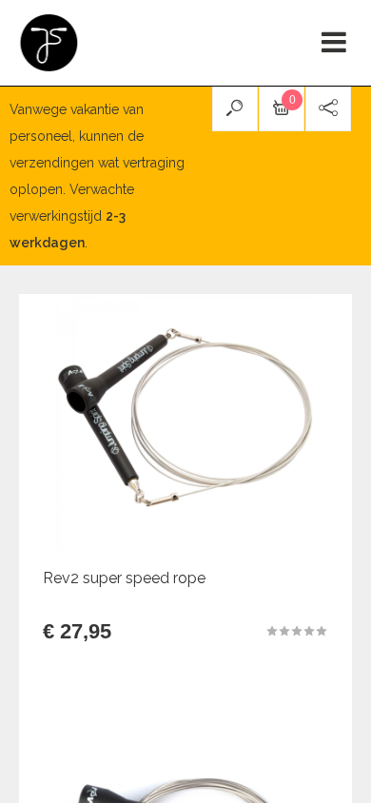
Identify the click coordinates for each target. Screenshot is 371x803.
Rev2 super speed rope (124, 578)
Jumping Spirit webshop (50, 42)
